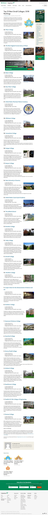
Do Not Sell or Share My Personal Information (3, 500)
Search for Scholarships (29, 497)
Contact (8, 495)
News (1, 497)
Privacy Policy (9, 498)
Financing (35, 497)
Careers (2, 496)
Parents (15, 498)
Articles (19, 5)
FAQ (7, 496)
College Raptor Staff (16, 443)
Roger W (26, 345)
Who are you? (31, 485)
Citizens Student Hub (28, 5)
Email (20, 485)
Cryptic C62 (27, 55)
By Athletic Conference (24, 505)
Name (9, 485)
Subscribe (39, 487)
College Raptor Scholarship (29, 495)
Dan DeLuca (26, 299)
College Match (22, 495)
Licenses (8, 502)
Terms (8, 501)
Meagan (26, 97)
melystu (29, 317)
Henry (26, 378)
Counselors (15, 495)
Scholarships (9, 5)
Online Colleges (23, 506)
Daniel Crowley (26, 330)
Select (31, 487)
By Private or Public (23, 504)
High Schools (16, 497)
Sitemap (8, 497)
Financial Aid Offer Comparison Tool (23, 497)
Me (26, 140)
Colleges (15, 496)
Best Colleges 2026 (23, 500)
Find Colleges (4, 7)
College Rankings (23, 499)
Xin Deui (27, 82)
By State (22, 503)
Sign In (45, 5)
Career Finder (22, 498)
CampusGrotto (26, 360)
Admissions (35, 496)
